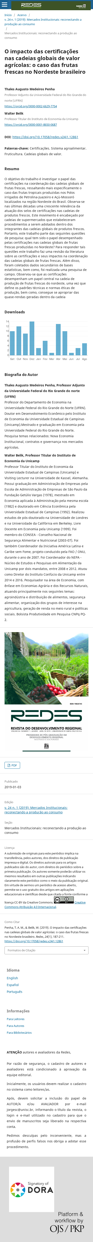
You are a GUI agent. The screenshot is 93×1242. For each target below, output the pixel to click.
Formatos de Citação (21, 950)
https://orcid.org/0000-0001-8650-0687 (31, 125)
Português (14, 991)
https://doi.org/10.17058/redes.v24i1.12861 (45, 137)
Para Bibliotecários (19, 1033)
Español (13, 985)
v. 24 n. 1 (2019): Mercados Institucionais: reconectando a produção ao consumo (43, 21)
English (12, 978)
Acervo (22, 15)
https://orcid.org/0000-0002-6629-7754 (31, 106)
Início (8, 15)
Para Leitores (15, 1019)
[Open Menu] (4, 4)
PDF (14, 765)
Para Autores (15, 1026)
